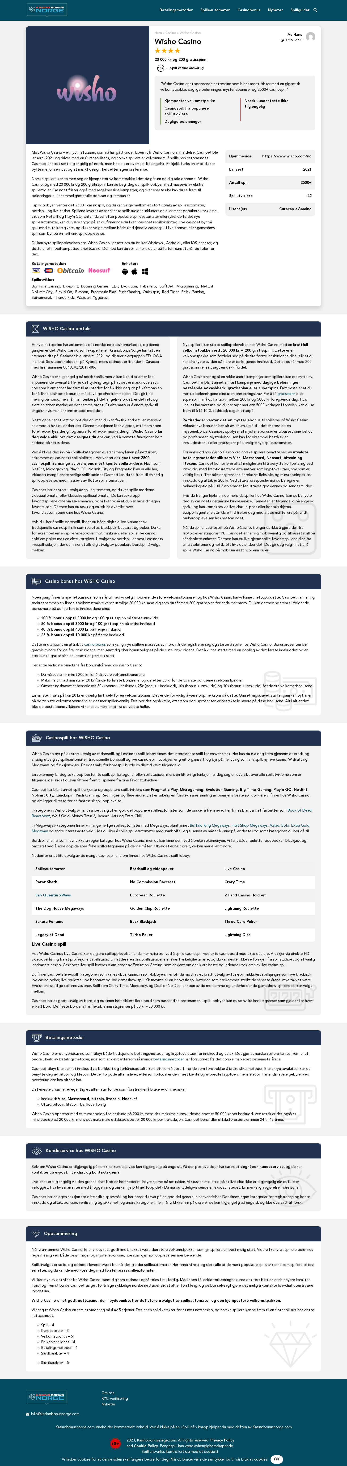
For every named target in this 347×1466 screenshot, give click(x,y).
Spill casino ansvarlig (187, 68)
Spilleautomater (215, 10)
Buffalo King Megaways (210, 826)
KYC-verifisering (115, 1399)
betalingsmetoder (168, 1059)
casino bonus (95, 645)
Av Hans (295, 35)
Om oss (108, 1393)
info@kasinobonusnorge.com (55, 1414)
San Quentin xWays (53, 895)
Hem (158, 33)
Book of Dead (300, 811)
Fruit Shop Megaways (250, 826)
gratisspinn (286, 394)
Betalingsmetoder (176, 10)
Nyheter (275, 10)
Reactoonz (41, 816)
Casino (170, 33)
